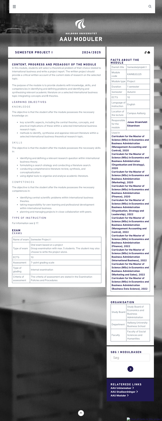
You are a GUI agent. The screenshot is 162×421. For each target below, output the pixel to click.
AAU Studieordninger (124, 391)
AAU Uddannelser (122, 388)
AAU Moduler (120, 395)
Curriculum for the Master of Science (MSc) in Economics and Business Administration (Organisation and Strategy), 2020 (130, 161)
